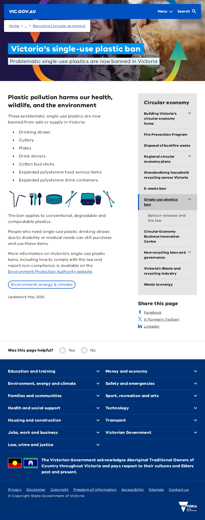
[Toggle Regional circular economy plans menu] (190, 156)
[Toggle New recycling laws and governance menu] (190, 252)
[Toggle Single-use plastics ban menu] (190, 199)
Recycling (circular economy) (59, 25)
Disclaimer (36, 489)
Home (14, 25)
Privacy (15, 489)
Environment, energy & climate (41, 284)
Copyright (59, 489)
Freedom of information (95, 489)
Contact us (179, 489)
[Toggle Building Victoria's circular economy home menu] (190, 113)
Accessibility (133, 489)
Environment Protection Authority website (50, 271)
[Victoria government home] (187, 507)
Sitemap (156, 489)
